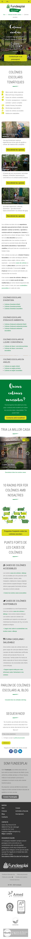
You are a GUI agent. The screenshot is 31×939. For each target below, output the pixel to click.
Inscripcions (20, 814)
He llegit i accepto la (14, 738)
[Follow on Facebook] (11, 751)
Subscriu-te (6, 742)
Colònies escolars (15, 29)
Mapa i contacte (7, 834)
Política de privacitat (22, 874)
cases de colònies (21, 263)
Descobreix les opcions (15, 150)
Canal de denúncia (14, 879)
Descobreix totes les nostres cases (15, 472)
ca (7, 1)
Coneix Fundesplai (10, 797)
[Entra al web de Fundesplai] (15, 868)
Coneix (18, 808)
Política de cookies (7, 877)
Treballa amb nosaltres (21, 877)
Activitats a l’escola (22, 811)
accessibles (5, 288)
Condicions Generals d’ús (8, 874)
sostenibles (23, 285)
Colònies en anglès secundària (13, 370)
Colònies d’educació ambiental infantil (15, 324)
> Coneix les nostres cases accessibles (14, 593)
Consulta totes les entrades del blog (15, 700)
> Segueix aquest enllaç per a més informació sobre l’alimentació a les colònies (13, 672)
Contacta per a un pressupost (15, 58)
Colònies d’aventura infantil (12, 304)
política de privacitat (19, 738)
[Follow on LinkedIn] (20, 751)
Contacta (5, 817)
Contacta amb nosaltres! (15, 418)
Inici (4, 14)
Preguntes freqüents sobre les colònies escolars (15, 532)
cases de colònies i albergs (18, 573)
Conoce (4, 811)
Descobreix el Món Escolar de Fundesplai (15, 856)
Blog (3, 814)
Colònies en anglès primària (12, 368)
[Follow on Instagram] (16, 751)
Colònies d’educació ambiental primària (15, 326)
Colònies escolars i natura (14, 14)
